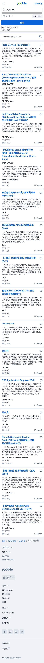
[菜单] (3, 3)
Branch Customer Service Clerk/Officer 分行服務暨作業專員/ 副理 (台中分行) (18, 440)
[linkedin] (22, 631)
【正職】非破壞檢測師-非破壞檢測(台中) (19, 259)
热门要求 (6, 547)
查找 (22, 22)
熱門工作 (5, 556)
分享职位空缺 (8, 612)
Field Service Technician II (16, 45)
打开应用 (38, 3)
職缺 (4, 602)
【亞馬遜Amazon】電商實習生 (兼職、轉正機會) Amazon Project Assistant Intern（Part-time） (19, 154)
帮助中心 (6, 598)
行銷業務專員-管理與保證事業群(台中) (18, 227)
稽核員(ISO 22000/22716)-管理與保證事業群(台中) (18, 292)
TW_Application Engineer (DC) (18, 380)
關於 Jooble (7, 590)
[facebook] (4, 631)
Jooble (18, 657)
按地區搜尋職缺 (8, 559)
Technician (8, 323)
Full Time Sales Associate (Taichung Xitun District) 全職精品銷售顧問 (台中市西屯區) (19, 117)
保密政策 (6, 648)
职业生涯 (6, 594)
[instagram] (10, 631)
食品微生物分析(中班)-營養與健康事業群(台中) (18, 194)
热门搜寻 (6, 623)
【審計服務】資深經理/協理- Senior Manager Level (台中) (17, 507)
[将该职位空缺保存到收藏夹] (41, 45)
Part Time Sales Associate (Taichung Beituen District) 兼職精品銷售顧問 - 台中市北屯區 (19, 77)
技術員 (5, 350)
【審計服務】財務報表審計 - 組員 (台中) (18, 472)
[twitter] (16, 631)
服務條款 (6, 643)
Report (39, 67)
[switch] (40, 36)
